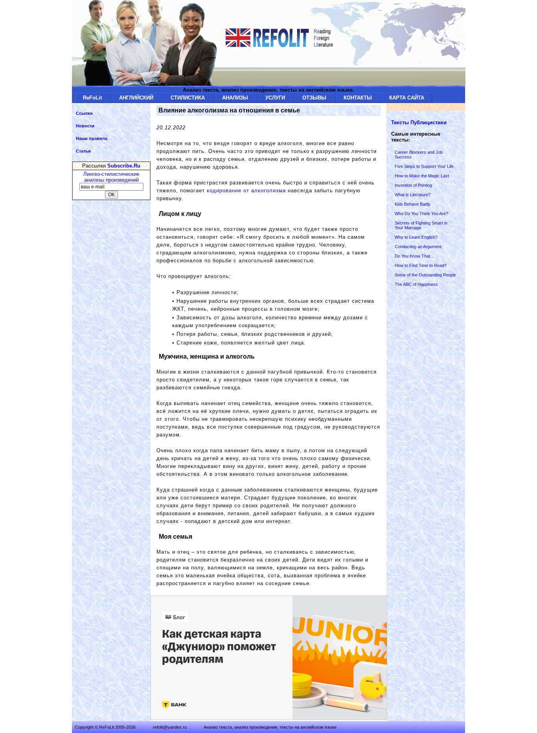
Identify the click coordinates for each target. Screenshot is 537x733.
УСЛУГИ (276, 98)
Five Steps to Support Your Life (424, 166)
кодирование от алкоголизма (246, 190)
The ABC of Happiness (416, 284)
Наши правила (91, 138)
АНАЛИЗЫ (236, 98)
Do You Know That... (414, 256)
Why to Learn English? (416, 237)
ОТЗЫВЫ (315, 98)
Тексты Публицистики (419, 122)
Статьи (83, 151)
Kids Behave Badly (412, 204)
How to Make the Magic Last (422, 175)
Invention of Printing (413, 185)
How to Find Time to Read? (421, 265)
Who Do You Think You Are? (421, 213)
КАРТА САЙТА (406, 98)
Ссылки (84, 113)
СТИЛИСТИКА (188, 98)
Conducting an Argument (418, 246)
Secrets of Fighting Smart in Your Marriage (421, 225)
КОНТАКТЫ (358, 98)
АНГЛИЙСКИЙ (137, 98)
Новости (85, 125)
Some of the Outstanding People (425, 275)
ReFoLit (93, 98)
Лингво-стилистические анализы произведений (111, 177)
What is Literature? (412, 194)
